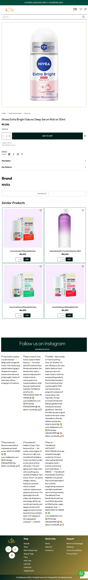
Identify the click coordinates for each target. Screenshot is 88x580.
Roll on (27, 113)
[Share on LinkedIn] (18, 154)
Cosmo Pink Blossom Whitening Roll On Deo (65, 307)
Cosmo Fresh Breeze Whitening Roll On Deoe (23, 307)
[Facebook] (12, 555)
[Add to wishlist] (85, 136)
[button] (44, 193)
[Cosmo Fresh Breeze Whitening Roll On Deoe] (23, 284)
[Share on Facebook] (13, 154)
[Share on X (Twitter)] (9, 154)
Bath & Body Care (15, 113)
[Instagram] (8, 549)
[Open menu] (85, 9)
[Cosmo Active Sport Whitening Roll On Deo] (23, 228)
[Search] (83, 16)
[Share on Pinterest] (22, 154)
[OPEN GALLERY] (44, 64)
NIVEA (4, 152)
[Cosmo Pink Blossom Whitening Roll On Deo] (65, 284)
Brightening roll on (9, 145)
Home (4, 113)
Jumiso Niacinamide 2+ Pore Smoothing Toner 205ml (65, 251)
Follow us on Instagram (42, 343)
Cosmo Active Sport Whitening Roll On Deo (23, 251)
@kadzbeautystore (42, 349)
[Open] (81, 9)
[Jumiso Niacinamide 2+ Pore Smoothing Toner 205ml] (65, 228)
